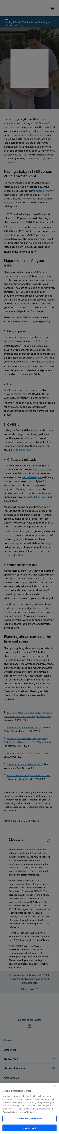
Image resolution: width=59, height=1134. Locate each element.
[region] (29, 1108)
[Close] (54, 1086)
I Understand (29, 1128)
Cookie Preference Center (29, 1118)
